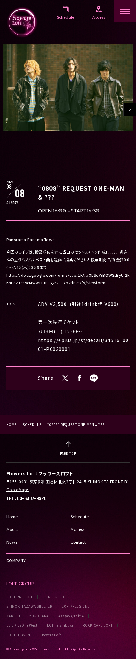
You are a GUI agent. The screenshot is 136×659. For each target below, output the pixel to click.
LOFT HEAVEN (18, 635)
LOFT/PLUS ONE (76, 606)
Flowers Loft (50, 635)
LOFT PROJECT (19, 597)
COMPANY (16, 560)
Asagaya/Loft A (71, 616)
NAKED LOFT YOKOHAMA (27, 616)
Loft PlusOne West (22, 625)
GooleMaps (17, 489)
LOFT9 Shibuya (60, 625)
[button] (129, 109)
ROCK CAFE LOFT (98, 625)
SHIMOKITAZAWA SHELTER (29, 606)
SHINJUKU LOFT (56, 597)
